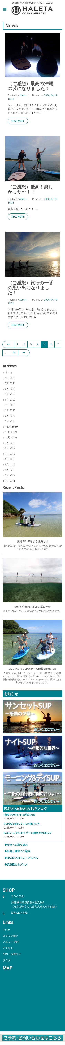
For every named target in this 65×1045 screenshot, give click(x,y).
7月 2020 (10, 394)
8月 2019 (10, 448)
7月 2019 (10, 453)
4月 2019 (10, 469)
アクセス (8, 948)
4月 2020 (10, 405)
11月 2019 (11, 432)
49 (14, 352)
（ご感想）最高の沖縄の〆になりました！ (30, 86)
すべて (9, 372)
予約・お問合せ (12, 954)
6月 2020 (10, 399)
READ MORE (18, 121)
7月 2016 (10, 480)
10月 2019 (11, 437)
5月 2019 (10, 464)
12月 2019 (11, 426)
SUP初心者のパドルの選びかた (22, 823)
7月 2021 (10, 383)
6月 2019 (10, 459)
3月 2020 (10, 410)
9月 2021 (10, 378)
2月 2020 (10, 415)
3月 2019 (10, 475)
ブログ (6, 960)
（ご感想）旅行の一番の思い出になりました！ (30, 287)
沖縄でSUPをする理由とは (19, 814)
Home (6, 929)
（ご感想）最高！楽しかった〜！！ (30, 189)
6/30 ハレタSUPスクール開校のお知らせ (28, 833)
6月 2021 (10, 388)
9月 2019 (10, 442)
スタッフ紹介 (10, 935)
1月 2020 (10, 421)
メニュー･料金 (11, 941)
